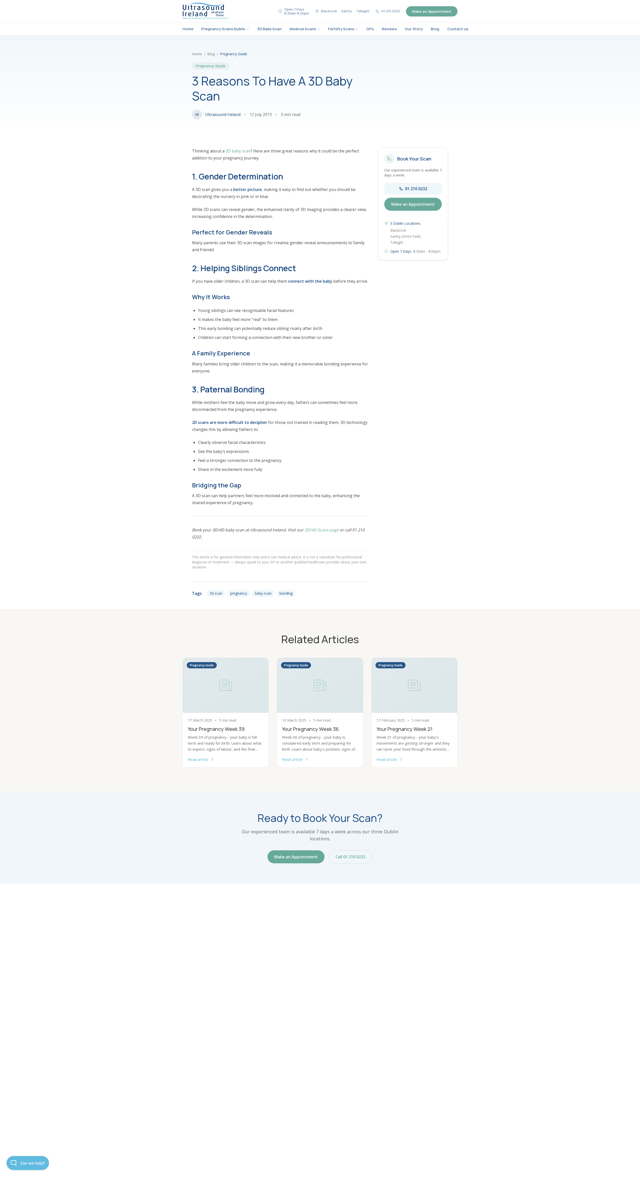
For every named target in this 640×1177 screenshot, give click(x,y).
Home (187, 28)
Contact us (457, 28)
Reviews (389, 28)
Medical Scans (303, 28)
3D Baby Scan (269, 28)
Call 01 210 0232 (351, 857)
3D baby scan (238, 151)
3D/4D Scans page (321, 530)
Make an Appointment (432, 11)
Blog (435, 28)
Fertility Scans (341, 28)
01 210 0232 (416, 188)
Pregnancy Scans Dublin (223, 28)
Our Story (414, 28)
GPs (370, 28)
